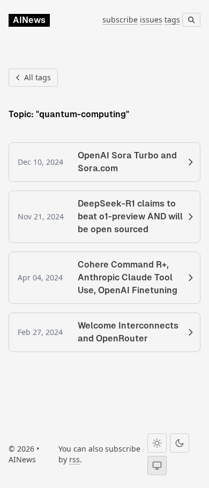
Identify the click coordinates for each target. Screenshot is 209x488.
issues (151, 19)
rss (74, 459)
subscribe (120, 19)
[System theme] (157, 465)
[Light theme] (157, 443)
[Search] (191, 20)
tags (172, 19)
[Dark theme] (179, 443)
